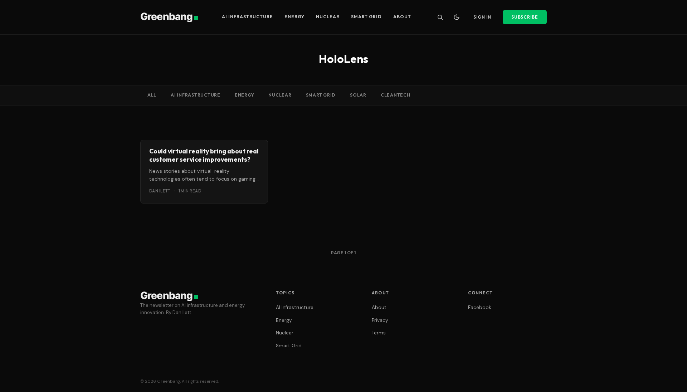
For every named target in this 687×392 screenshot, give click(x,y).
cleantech (395, 95)
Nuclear (328, 16)
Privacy (380, 320)
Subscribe (524, 17)
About (402, 16)
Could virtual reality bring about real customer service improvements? (204, 155)
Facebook (479, 307)
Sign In (482, 17)
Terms (379, 333)
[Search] (440, 17)
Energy (294, 16)
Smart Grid (366, 16)
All (151, 95)
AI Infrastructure (247, 16)
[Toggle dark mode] (456, 17)
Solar (358, 95)
